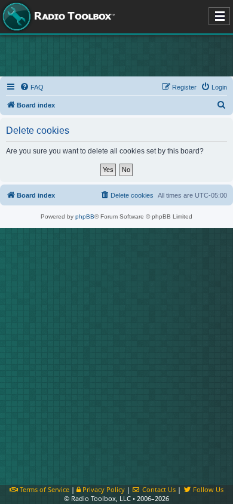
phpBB (84, 216)
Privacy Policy (103, 489)
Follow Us (207, 489)
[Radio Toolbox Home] (57, 16)
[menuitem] (32, 87)
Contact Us (158, 489)
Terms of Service (43, 489)
